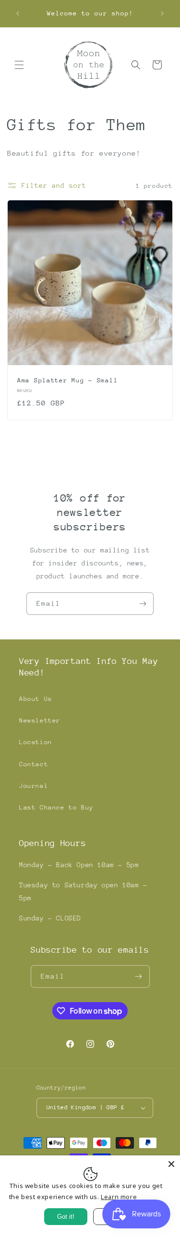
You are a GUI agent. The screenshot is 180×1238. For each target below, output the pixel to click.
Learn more (119, 1196)
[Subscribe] (142, 603)
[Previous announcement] (17, 13)
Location (35, 742)
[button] (19, 64)
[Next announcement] (162, 13)
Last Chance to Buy (56, 807)
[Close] (171, 1164)
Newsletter (39, 720)
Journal (33, 785)
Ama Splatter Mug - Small (67, 380)
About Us (35, 698)
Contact (33, 764)
